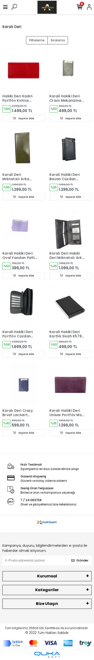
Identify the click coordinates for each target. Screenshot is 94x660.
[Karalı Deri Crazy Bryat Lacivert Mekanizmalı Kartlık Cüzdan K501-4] (23, 385)
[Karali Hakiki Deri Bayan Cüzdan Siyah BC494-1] (70, 149)
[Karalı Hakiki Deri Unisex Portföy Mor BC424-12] (70, 385)
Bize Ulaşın (47, 603)
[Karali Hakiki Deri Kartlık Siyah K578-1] (70, 306)
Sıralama (58, 40)
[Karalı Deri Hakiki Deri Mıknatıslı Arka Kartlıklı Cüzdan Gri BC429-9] (70, 227)
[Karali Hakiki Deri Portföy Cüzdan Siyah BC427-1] (23, 306)
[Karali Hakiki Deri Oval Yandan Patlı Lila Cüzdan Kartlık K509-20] (23, 227)
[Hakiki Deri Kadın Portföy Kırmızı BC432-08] (23, 70)
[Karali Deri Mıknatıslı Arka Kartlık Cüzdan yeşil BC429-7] (23, 149)
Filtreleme (37, 40)
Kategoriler (47, 590)
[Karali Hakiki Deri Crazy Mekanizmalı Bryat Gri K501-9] (70, 70)
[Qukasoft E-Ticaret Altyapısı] (47, 655)
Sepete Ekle (26, 118)
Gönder (82, 560)
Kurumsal (47, 576)
